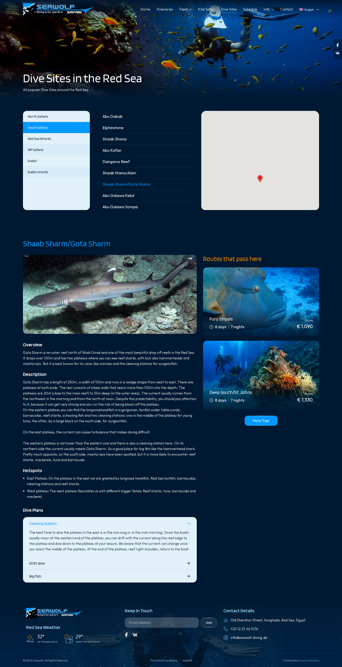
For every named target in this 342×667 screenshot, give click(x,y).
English (309, 10)
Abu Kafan (112, 150)
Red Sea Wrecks (39, 138)
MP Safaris (35, 150)
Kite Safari (206, 9)
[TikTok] (338, 53)
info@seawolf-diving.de (249, 637)
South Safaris (38, 127)
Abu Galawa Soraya (120, 206)
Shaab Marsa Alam (119, 172)
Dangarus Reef (116, 161)
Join (208, 622)
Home (145, 9)
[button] (260, 178)
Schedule (250, 9)
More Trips (261, 420)
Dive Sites (229, 9)
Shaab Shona (114, 138)
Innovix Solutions (308, 660)
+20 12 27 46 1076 (244, 629)
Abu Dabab (113, 116)
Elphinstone (113, 127)
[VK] (135, 634)
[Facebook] (338, 45)
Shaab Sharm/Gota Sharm (126, 184)
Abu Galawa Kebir (119, 195)
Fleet (183, 9)
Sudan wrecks (38, 172)
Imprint (187, 660)
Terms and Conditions (164, 660)
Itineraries (165, 9)
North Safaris (38, 116)
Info (267, 9)
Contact (286, 9)
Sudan (32, 161)
